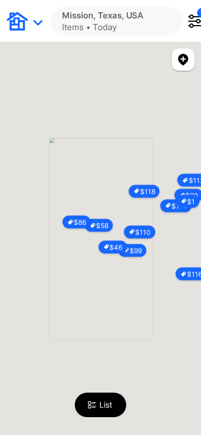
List (105, 404)
